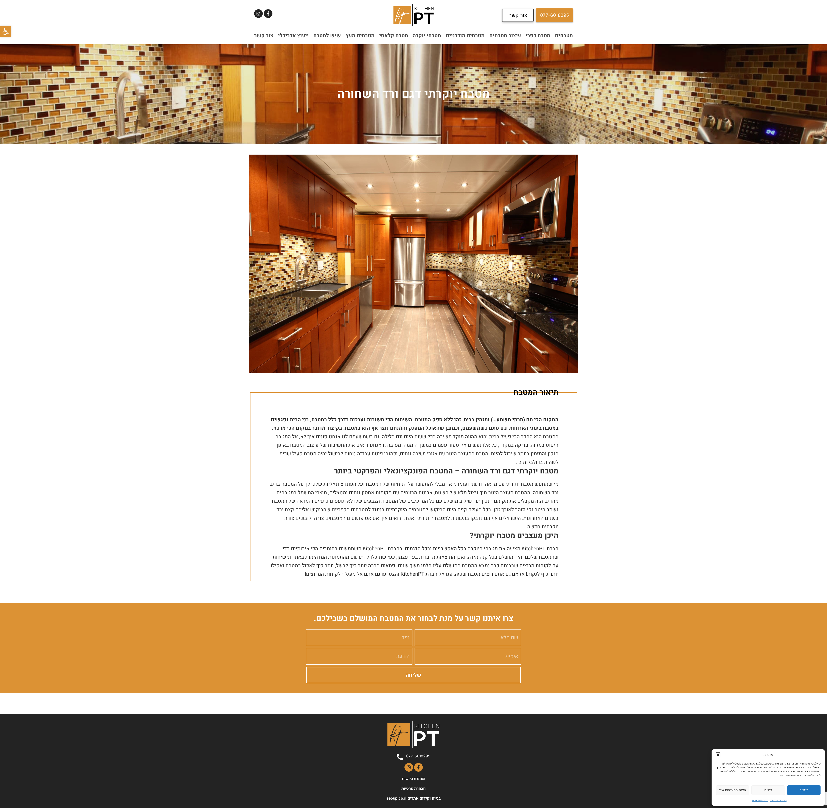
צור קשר (263, 35)
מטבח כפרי (538, 35)
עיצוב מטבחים (505, 35)
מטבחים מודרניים (465, 35)
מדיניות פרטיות (778, 800)
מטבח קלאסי (393, 35)
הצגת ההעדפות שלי (732, 790)
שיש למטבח (327, 35)
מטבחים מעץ (360, 35)
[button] (5, 31)
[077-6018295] (400, 757)
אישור (804, 790)
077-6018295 (418, 756)
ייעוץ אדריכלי (293, 35)
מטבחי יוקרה (427, 35)
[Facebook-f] (268, 13)
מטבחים (564, 35)
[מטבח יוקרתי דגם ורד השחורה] (413, 264)
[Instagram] (258, 13)
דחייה (768, 790)
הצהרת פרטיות (413, 788)
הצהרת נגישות (413, 778)
